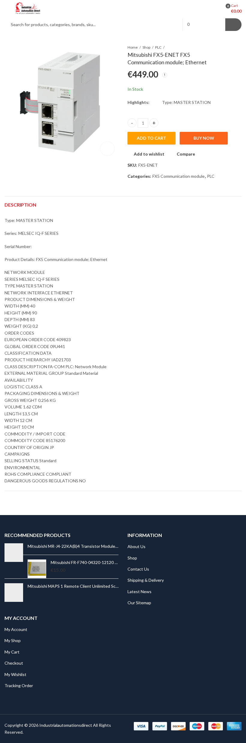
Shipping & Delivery (146, 580)
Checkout (13, 663)
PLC (158, 47)
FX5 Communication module (178, 176)
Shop (146, 47)
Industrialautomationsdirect (65, 725)
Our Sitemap (139, 602)
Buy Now (204, 138)
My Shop (12, 640)
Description (20, 205)
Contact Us (138, 569)
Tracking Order (18, 685)
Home (133, 47)
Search (233, 24)
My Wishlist (15, 674)
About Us (137, 546)
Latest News (140, 591)
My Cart (12, 651)
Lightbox (107, 149)
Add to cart (151, 138)
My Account (15, 629)
